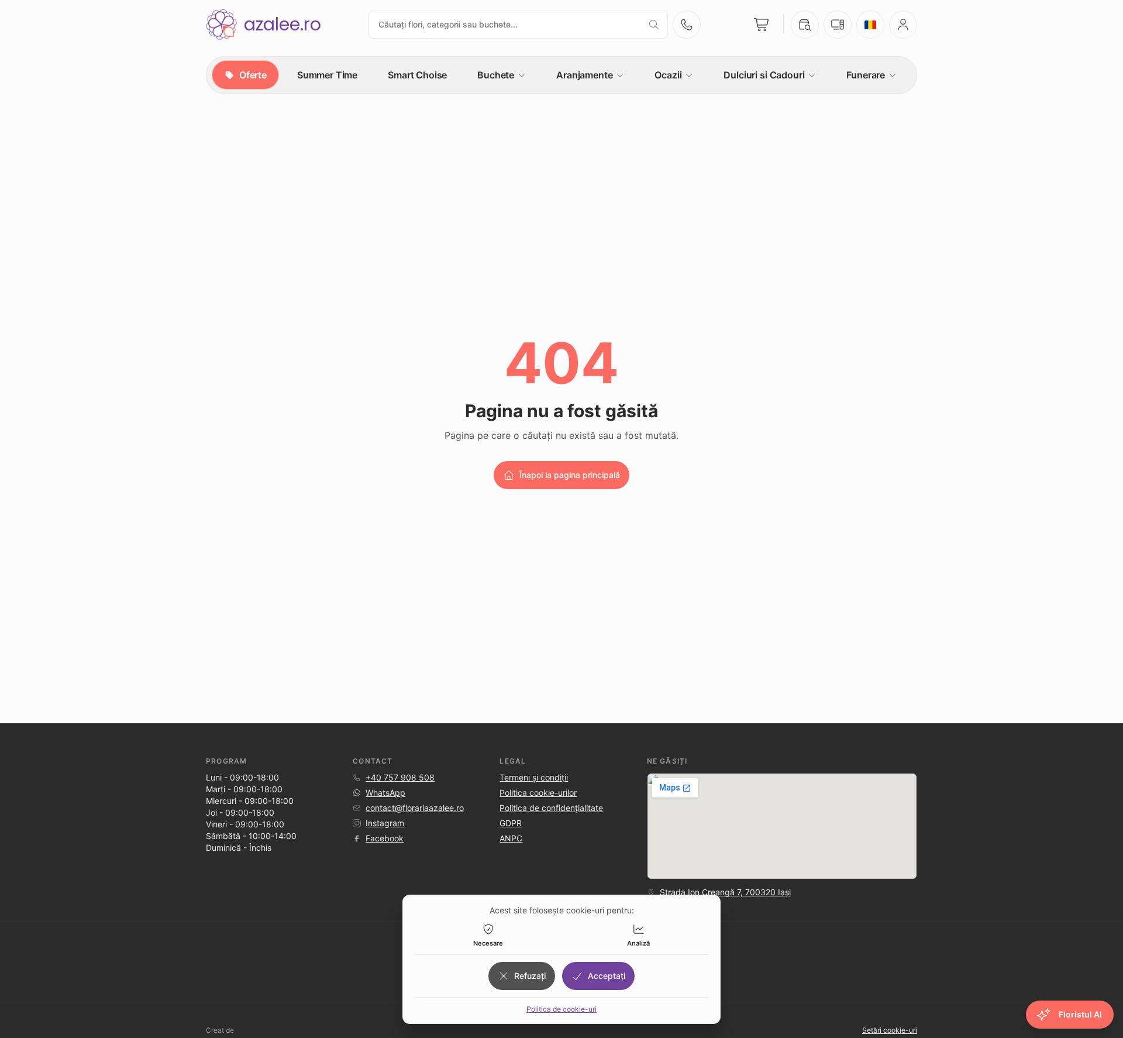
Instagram (385, 823)
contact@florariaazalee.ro (415, 808)
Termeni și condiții (534, 777)
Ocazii (667, 75)
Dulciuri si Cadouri (764, 75)
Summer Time (327, 75)
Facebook (385, 838)
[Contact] (687, 25)
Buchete (495, 75)
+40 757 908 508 (400, 777)
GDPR (511, 823)
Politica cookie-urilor (538, 793)
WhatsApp (385, 793)
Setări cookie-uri (889, 1030)
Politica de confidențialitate (551, 808)
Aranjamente (584, 75)
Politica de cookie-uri (561, 1009)
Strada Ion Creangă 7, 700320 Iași (725, 892)
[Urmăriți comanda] (805, 25)
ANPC (511, 838)
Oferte (253, 75)
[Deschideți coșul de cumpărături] (762, 25)
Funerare (865, 75)
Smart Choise (417, 75)
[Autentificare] (903, 25)
